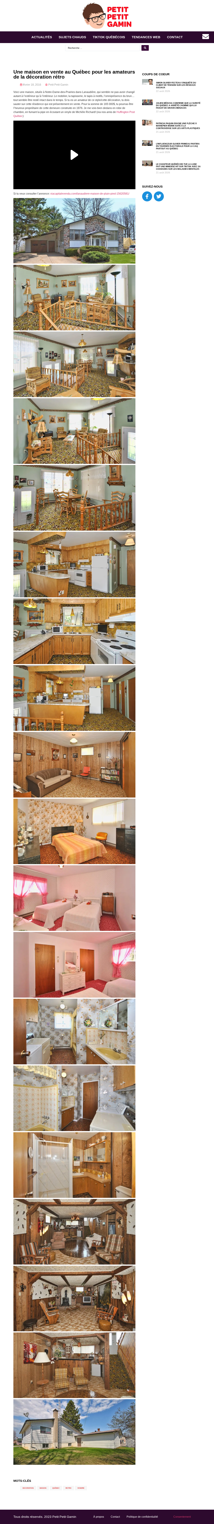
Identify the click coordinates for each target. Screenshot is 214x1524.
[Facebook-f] (147, 196)
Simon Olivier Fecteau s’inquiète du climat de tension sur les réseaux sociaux (176, 85)
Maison (43, 1488)
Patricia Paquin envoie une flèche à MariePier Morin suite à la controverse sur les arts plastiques (178, 125)
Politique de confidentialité (142, 1516)
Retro (68, 1488)
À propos (98, 1516)
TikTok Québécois (109, 37)
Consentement (182, 1516)
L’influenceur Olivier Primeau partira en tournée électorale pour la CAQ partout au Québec (178, 146)
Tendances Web (146, 37)
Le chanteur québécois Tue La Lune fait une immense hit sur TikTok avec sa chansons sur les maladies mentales (178, 166)
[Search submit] (145, 48)
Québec (56, 1488)
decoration (28, 1488)
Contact (175, 37)
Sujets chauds (72, 37)
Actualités (41, 37)
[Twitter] (159, 196)
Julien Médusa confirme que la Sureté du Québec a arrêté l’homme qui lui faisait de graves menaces (178, 105)
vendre (80, 1488)
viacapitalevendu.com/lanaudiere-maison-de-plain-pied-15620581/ (89, 193)
